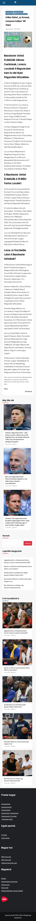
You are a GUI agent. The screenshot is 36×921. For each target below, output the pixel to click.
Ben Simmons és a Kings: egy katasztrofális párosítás (14, 586)
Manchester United (10, 382)
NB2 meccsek (6, 860)
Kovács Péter (9, 29)
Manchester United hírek (21, 14)
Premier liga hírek (20, 513)
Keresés (6, 535)
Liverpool (15, 379)
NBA (6, 626)
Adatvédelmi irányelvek (9, 882)
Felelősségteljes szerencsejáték (12, 891)
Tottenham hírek (7, 819)
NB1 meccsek (6, 857)
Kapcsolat (4, 888)
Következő (28, 391)
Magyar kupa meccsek (9, 863)
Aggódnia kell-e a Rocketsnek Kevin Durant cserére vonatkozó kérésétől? (17, 561)
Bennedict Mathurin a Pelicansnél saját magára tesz (17, 580)
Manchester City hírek (21, 471)
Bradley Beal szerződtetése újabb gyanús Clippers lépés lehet (16, 574)
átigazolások (8, 379)
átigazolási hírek (27, 377)
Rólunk (3, 878)
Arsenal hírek (9, 11)
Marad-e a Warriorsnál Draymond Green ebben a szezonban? (18, 567)
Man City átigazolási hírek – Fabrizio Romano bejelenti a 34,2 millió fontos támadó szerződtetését (16, 480)
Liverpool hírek (9, 14)
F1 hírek (4, 835)
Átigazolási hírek (18, 11)
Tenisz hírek (5, 838)
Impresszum (5, 885)
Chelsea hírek (19, 427)
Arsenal (10, 377)
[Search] (33, 3)
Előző (6, 389)
